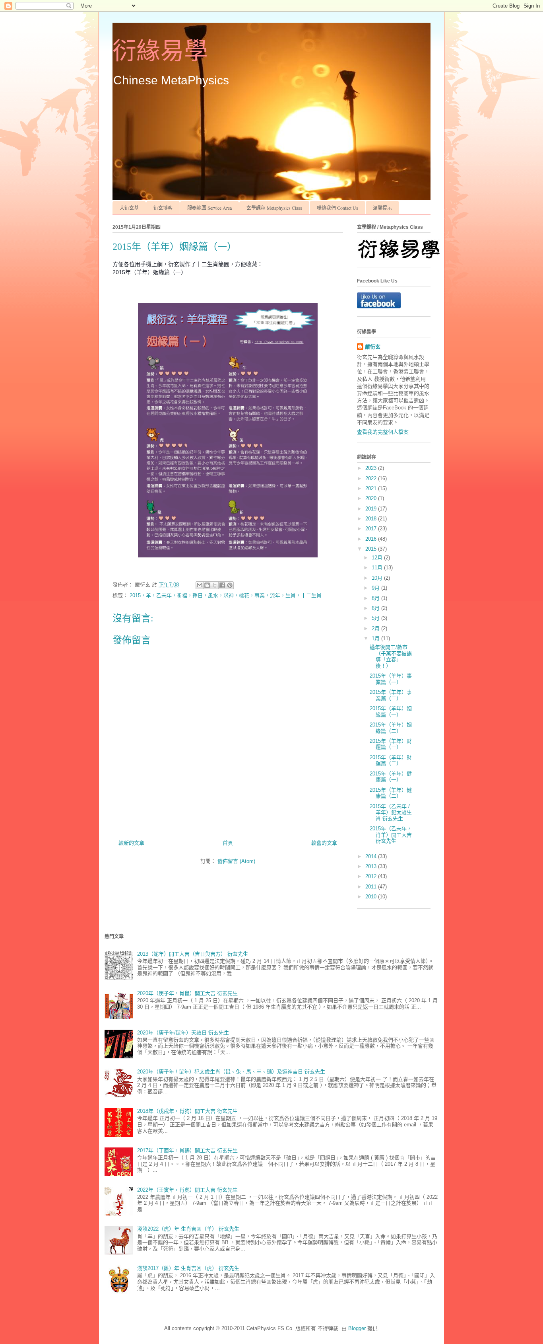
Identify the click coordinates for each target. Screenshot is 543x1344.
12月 (378, 558)
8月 (376, 598)
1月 (376, 638)
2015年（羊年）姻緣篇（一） (391, 711)
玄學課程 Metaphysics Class (274, 208)
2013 (371, 866)
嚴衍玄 (372, 347)
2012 (371, 876)
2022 (371, 478)
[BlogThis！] (207, 585)
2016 (371, 539)
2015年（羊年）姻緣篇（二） (391, 728)
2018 (371, 519)
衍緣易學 (160, 51)
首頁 (228, 843)
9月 (376, 588)
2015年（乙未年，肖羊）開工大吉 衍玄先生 (391, 835)
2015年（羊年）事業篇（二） (391, 695)
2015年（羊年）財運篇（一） (391, 744)
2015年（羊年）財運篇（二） (391, 760)
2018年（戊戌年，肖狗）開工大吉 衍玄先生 (187, 1111)
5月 (376, 618)
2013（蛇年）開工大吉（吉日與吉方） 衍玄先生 (192, 954)
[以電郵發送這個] (200, 585)
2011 (371, 887)
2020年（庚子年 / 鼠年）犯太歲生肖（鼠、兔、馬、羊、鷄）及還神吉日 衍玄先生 (231, 1072)
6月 (376, 608)
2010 (371, 897)
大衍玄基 (129, 208)
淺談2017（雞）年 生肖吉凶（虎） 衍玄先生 (188, 1268)
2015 (371, 549)
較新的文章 (131, 843)
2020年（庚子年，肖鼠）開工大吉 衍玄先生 (187, 993)
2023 (371, 468)
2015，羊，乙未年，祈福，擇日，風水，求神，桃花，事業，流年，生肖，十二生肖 (226, 595)
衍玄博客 (163, 208)
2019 (371, 509)
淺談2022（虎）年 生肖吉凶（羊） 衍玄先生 (188, 1229)
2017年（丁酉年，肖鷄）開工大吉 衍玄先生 (187, 1150)
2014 (371, 856)
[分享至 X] (215, 585)
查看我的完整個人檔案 (383, 432)
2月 (376, 628)
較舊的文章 (324, 843)
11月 (378, 568)
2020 (371, 498)
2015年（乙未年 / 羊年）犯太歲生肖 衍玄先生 (391, 812)
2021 (371, 488)
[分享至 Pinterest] (230, 585)
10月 (378, 578)
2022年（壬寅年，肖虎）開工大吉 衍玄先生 (187, 1190)
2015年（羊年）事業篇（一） (391, 679)
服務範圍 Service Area (209, 208)
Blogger (357, 1328)
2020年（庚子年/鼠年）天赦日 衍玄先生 (183, 1033)
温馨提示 (382, 208)
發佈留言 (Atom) (236, 861)
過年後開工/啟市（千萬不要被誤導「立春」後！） (391, 656)
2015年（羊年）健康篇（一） (391, 777)
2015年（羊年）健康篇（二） (391, 793)
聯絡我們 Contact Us (337, 208)
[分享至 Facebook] (222, 585)
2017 (371, 529)
